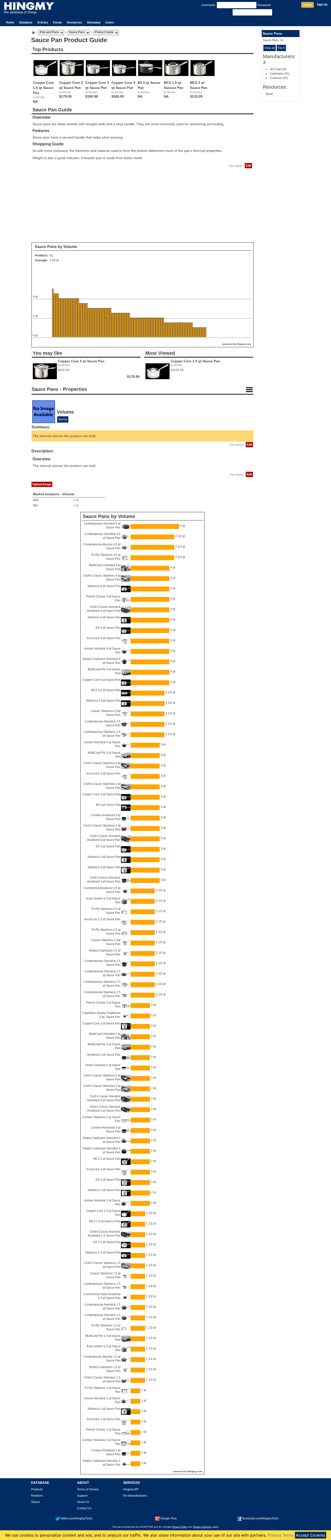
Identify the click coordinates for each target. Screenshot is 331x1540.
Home (10, 22)
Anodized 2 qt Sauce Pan (103, 1054)
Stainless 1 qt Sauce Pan (103, 1408)
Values (35, 1502)
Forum (57, 22)
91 (51, 255)
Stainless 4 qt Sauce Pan (103, 586)
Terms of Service (202, 1526)
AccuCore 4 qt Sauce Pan (103, 638)
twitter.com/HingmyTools (76, 1518)
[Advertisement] (142, 206)
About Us (83, 1502)
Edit (248, 165)
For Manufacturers (135, 1495)
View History (235, 165)
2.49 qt (54, 260)
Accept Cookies (310, 1535)
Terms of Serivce (88, 1489)
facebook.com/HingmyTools (260, 1518)
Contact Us (84, 1508)
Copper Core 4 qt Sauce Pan (101, 679)
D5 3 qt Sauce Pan (108, 846)
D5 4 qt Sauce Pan (108, 627)
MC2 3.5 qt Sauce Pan (105, 690)
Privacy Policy (179, 1526)
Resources (74, 22)
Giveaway (94, 22)
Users (109, 22)
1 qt (75, 505)
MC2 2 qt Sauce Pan (106, 1159)
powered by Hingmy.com (236, 344)
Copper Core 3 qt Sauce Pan (101, 794)
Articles (42, 22)
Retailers (37, 1495)
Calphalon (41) (280, 73)
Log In (307, 5)
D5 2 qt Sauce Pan (108, 1179)
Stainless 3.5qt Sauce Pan (103, 700)
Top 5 (281, 48)
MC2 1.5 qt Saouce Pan (104, 1221)
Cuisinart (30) (279, 78)
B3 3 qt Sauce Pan (108, 804)
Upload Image (41, 484)
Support (82, 1495)
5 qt (75, 500)
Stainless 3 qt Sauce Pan (103, 857)
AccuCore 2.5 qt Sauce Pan (102, 919)
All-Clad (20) (278, 69)
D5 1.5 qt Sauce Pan (106, 1242)
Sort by (62, 419)
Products (37, 1489)
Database (25, 22)
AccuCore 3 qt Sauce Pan (103, 773)
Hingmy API (130, 1489)
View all (269, 48)
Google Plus (168, 1518)
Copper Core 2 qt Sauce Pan (101, 1023)
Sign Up (322, 4)
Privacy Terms (281, 1535)
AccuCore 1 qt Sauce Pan (103, 1419)
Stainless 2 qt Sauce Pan (103, 1190)
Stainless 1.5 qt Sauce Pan (102, 1252)
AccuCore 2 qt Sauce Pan (103, 1169)
